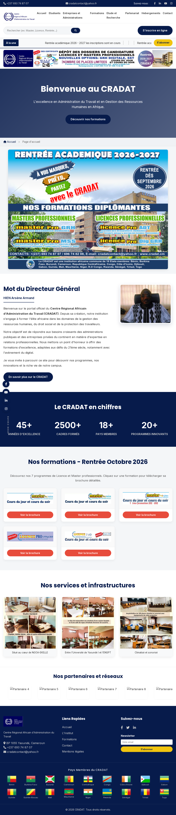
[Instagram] (171, 3)
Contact (168, 13)
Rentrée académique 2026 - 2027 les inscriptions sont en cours (59, 43)
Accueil (41, 13)
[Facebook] (155, 3)
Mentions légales (73, 751)
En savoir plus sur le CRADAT (28, 377)
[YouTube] (165, 3)
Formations (97, 13)
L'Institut (67, 733)
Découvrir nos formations (88, 119)
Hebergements (151, 13)
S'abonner (163, 42)
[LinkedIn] (160, 3)
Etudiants (54, 13)
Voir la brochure (30, 514)
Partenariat (132, 13)
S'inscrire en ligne (155, 30)
